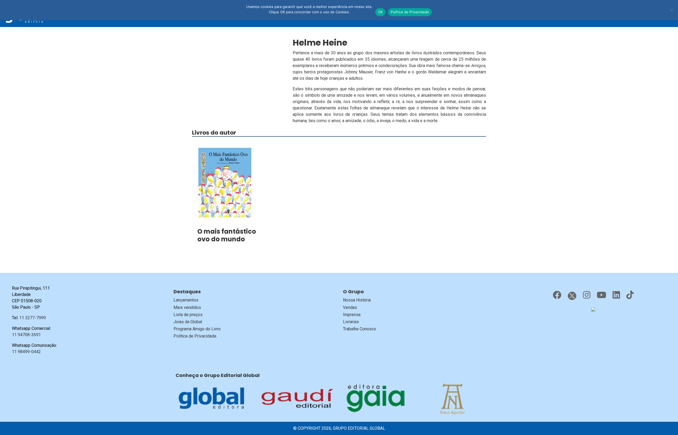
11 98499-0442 (26, 351)
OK (380, 12)
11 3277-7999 (32, 317)
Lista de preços (188, 314)
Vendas (350, 307)
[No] (671, 10)
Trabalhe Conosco (359, 328)
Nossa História (357, 300)
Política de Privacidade (194, 336)
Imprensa (351, 314)
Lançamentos (185, 300)
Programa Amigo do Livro (197, 328)
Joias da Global (187, 321)
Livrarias (351, 321)
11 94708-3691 (26, 334)
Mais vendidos (187, 307)
